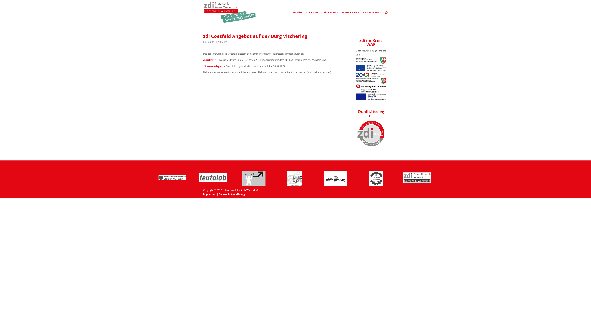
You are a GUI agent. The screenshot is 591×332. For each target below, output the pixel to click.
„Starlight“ (209, 59)
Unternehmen (349, 12)
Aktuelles (297, 12)
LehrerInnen (329, 12)
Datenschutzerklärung (232, 194)
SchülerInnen (312, 12)
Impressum (209, 194)
